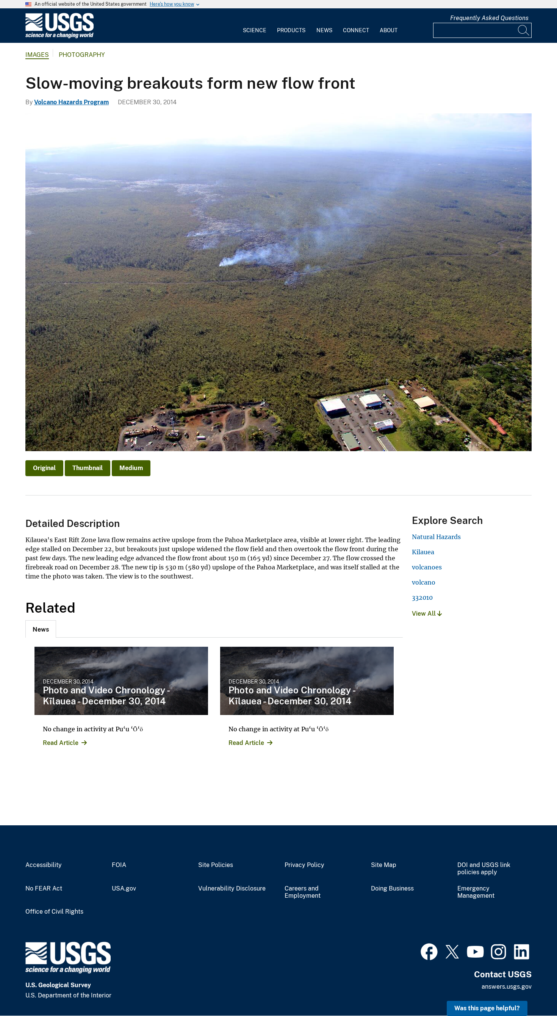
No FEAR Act (43, 888)
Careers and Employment (303, 892)
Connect (356, 30)
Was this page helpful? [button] (487, 1008)
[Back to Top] (529, 988)
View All (424, 613)
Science (254, 30)
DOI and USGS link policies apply (483, 869)
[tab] (40, 629)
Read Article (60, 742)
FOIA (119, 865)
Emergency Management (475, 892)
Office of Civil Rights (54, 911)
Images (37, 54)
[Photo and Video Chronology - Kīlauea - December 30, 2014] (121, 681)
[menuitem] (255, 26)
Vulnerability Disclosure (232, 888)
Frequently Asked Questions (489, 18)
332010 (422, 597)
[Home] (59, 36)
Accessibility (43, 865)
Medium (131, 468)
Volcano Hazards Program (71, 102)
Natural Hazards (436, 537)
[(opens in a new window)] (429, 951)
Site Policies (215, 865)
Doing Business (392, 888)
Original (44, 468)
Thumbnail (87, 468)
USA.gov (124, 888)
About (388, 30)
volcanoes (427, 567)
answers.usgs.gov (507, 986)
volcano (423, 582)
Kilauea (423, 552)
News (324, 30)
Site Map (383, 865)
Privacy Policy (304, 865)
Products (291, 30)
